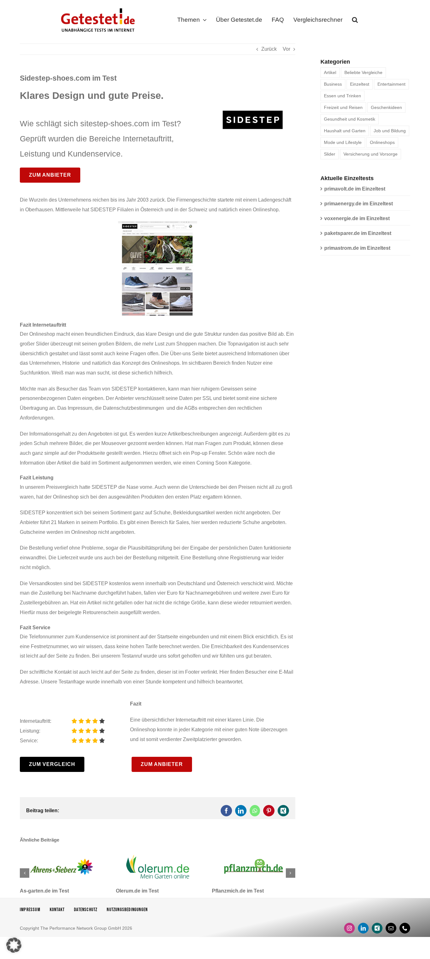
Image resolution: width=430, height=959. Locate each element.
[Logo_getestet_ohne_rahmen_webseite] (96, 7)
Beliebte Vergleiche (363, 72)
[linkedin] (363, 928)
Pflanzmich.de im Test (142, 890)
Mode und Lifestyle (343, 142)
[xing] (377, 928)
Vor (286, 49)
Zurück (269, 49)
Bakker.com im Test (235, 890)
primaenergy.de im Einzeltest (358, 203)
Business (333, 84)
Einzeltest (359, 84)
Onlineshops (382, 142)
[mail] (391, 928)
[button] (355, 21)
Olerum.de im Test (41, 890)
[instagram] (349, 928)
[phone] (404, 928)
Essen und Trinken (342, 95)
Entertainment (391, 84)
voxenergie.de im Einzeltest (357, 218)
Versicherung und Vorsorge (370, 154)
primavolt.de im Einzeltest (354, 188)
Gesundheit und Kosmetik (349, 119)
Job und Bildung (390, 130)
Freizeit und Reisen (343, 107)
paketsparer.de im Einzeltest (357, 233)
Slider (329, 154)
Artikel (330, 72)
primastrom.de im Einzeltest (357, 248)
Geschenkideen (386, 107)
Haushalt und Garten (344, 130)
